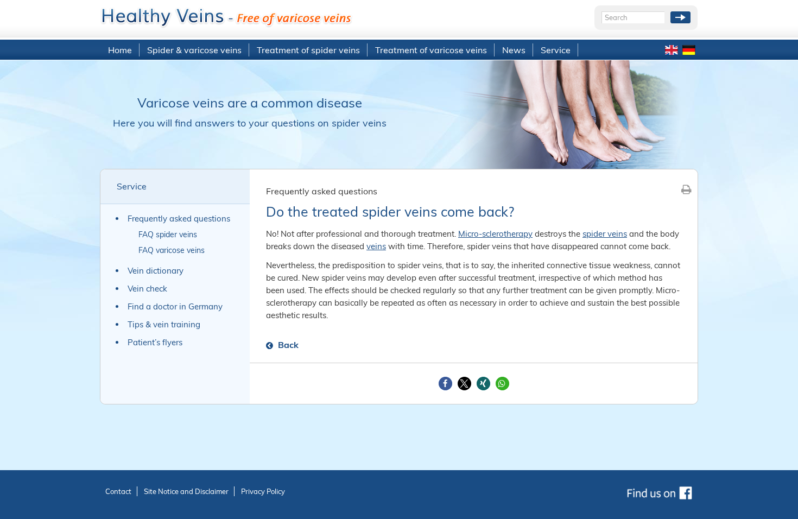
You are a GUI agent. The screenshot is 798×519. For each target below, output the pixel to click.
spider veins (604, 234)
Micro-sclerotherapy (495, 234)
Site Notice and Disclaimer (186, 491)
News (513, 50)
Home (120, 50)
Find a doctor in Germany (175, 306)
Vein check (147, 288)
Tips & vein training (164, 324)
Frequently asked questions (179, 218)
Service (556, 50)
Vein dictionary (155, 270)
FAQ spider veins (167, 234)
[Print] (686, 189)
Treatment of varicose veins (431, 50)
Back (287, 344)
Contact (118, 491)
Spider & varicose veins (194, 50)
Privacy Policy (263, 491)
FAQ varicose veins (171, 250)
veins (376, 246)
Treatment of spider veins (308, 50)
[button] (445, 383)
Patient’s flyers (155, 342)
